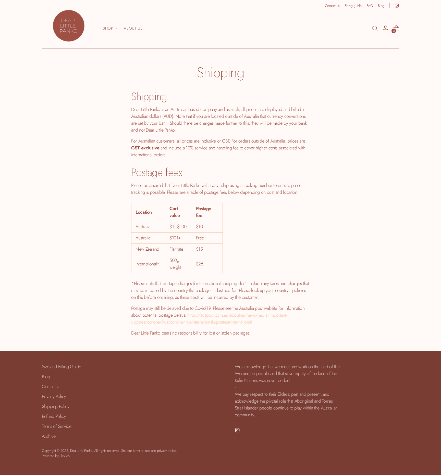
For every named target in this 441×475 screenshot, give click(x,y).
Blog (46, 376)
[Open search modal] (375, 28)
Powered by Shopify (56, 455)
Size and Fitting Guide (61, 366)
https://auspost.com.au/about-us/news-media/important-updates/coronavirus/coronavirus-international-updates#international (209, 318)
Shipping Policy (55, 406)
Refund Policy (54, 416)
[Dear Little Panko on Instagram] (397, 5)
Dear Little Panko (81, 450)
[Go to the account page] (386, 28)
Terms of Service (56, 426)
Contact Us (51, 386)
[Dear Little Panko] (68, 25)
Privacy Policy (54, 396)
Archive (48, 436)
